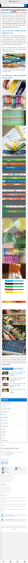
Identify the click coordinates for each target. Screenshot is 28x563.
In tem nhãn (5, 417)
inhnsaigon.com (8, 454)
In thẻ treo (5, 423)
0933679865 (6, 472)
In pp (3, 435)
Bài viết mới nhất (18, 368)
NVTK (5, 471)
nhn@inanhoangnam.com (9, 453)
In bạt (3, 429)
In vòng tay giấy (6, 403)
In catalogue (5, 426)
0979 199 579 (4, 464)
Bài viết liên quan (7, 368)
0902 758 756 (4, 462)
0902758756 (20, 469)
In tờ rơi (4, 420)
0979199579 (6, 469)
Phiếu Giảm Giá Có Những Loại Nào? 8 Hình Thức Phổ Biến (14, 504)
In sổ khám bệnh (6, 409)
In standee (4, 440)
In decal (4, 414)
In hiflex (4, 432)
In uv (3, 438)
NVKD (5, 467)
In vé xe (4, 406)
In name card (5, 412)
